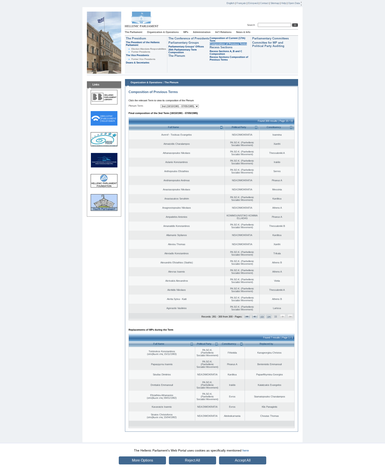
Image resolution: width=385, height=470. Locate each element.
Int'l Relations (223, 32)
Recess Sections (221, 47)
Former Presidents (140, 52)
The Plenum (176, 55)
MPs (185, 32)
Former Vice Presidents (143, 59)
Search (251, 25)
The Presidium (136, 38)
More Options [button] (142, 460)
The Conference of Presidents (188, 38)
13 (262, 316)
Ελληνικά (253, 3)
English (230, 3)
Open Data (294, 3)
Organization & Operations (163, 32)
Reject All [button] (192, 460)
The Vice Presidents (137, 55)
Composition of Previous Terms (228, 44)
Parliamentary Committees (270, 38)
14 (269, 316)
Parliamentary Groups (183, 42)
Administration (202, 32)
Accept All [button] (243, 460)
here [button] (245, 450)
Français (241, 3)
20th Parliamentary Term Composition (182, 51)
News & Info (243, 32)
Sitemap (274, 3)
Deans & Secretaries (137, 62)
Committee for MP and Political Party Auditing (268, 44)
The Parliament (133, 32)
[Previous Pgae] (255, 316)
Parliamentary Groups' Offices (186, 46)
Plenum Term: (136, 105)
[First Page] (247, 316)
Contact (264, 3)
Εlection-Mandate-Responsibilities (148, 49)
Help (283, 3)
